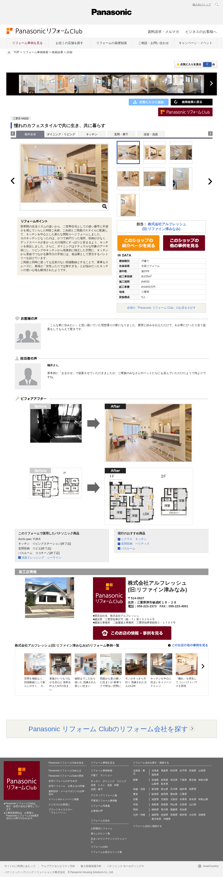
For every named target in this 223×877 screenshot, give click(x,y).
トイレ (101, 785)
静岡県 (164, 794)
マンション (106, 775)
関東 (135, 780)
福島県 (155, 774)
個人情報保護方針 (91, 866)
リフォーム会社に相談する (147, 826)
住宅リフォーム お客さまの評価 (66, 786)
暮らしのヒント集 (100, 833)
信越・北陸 (139, 789)
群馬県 (164, 780)
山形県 (202, 770)
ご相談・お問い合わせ (153, 43)
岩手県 (183, 770)
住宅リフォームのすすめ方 (63, 781)
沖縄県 (167, 819)
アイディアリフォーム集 (104, 795)
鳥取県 (155, 804)
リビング (121, 781)
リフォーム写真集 (100, 805)
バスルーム (128, 548)
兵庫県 (183, 799)
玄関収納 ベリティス (135, 543)
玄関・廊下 (121, 134)
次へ (211, 83)
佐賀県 (164, 814)
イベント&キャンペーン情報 (64, 799)
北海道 (155, 770)
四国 (135, 809)
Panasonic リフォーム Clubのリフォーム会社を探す (108, 729)
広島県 (183, 804)
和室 (116, 785)
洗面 (109, 785)
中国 (135, 804)
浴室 (93, 785)
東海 (135, 794)
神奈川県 (203, 780)
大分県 (192, 814)
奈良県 (192, 799)
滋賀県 (155, 799)
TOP (16, 52)
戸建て (94, 775)
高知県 (183, 809)
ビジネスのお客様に (59, 804)
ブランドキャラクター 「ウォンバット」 (61, 811)
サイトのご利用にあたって (20, 866)
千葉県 (183, 780)
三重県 (183, 794)
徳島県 (155, 809)
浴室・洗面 (151, 134)
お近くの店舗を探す (69, 43)
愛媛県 (173, 809)
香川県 (164, 809)
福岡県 (155, 814)
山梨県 (155, 783)
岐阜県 (155, 794)
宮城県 (192, 770)
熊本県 (183, 814)
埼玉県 (173, 780)
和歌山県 (203, 799)
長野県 (192, 789)
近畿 (135, 799)
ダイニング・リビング (61, 134)
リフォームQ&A (99, 846)
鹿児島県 (156, 819)
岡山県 (173, 804)
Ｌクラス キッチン (134, 539)
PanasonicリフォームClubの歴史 (66, 775)
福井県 (183, 789)
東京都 (192, 780)
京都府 (164, 799)
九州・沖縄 (139, 814)
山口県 (192, 804)
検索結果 (57, 52)
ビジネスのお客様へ (201, 32)
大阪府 (173, 799)
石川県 (173, 789)
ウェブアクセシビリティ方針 (58, 866)
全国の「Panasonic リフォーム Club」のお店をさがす (161, 307)
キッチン (91, 134)
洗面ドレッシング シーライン (41, 557)
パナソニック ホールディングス (125, 866)
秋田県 (173, 770)
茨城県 (155, 780)
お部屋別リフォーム (101, 828)
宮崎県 (202, 814)
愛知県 (173, 794)
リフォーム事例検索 (35, 52)
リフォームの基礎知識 (111, 43)
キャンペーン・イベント (195, 43)
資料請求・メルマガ (163, 32)
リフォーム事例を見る (27, 43)
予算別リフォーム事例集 (104, 800)
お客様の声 (97, 810)
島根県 (164, 804)
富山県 (164, 789)
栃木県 (164, 783)
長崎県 (173, 814)
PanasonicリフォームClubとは (65, 770)
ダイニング (109, 781)
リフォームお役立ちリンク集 (106, 852)
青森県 (164, 770)
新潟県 (155, 789)
